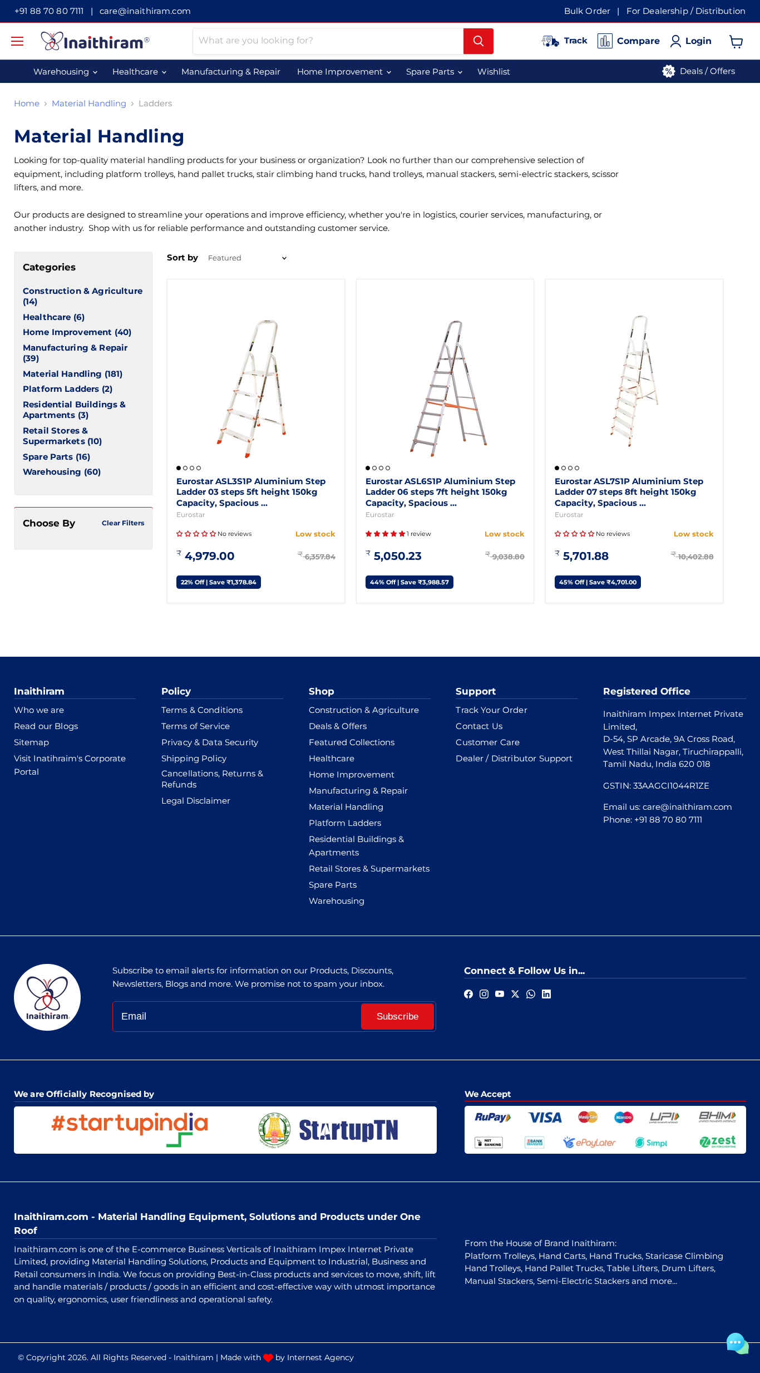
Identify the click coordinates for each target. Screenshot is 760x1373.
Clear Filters (123, 523)
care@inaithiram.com (145, 11)
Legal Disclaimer (195, 800)
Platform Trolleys (500, 1256)
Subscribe (397, 1016)
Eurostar (190, 514)
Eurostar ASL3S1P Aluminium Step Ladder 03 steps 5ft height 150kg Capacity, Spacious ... (250, 492)
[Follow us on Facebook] (468, 993)
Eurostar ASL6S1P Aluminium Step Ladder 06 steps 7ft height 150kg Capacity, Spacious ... (440, 492)
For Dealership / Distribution (686, 11)
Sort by (182, 257)
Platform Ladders (61, 388)
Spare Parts (48, 456)
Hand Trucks (615, 1256)
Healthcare (47, 317)
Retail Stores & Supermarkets (55, 436)
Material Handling (89, 103)
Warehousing (52, 471)
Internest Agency (320, 1357)
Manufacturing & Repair (75, 347)
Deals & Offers (338, 726)
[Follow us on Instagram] (484, 993)
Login (698, 41)
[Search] (478, 41)
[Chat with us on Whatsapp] (530, 993)
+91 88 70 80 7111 (49, 11)
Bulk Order (587, 11)
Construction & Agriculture (82, 291)
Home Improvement (67, 332)
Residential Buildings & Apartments (74, 410)
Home (27, 103)
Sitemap (31, 742)
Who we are (39, 710)
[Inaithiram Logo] (95, 40)
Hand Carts (562, 1256)
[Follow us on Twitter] (515, 993)
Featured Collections (351, 742)
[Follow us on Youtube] (499, 993)
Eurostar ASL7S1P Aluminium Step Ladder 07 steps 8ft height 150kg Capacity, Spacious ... (629, 492)
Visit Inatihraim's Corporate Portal (70, 765)
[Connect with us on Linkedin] (546, 993)
